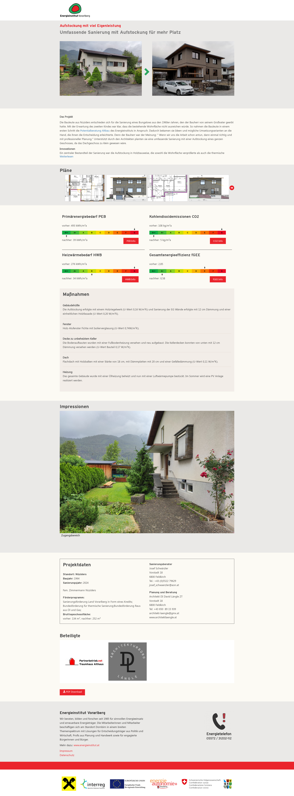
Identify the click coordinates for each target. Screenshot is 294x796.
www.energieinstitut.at (86, 745)
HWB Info (130, 279)
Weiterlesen (66, 156)
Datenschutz (67, 755)
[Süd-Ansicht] (126, 188)
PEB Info (131, 240)
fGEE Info (218, 279)
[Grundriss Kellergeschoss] (168, 188)
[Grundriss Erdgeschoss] (85, 188)
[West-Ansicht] (209, 188)
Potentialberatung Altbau (95, 130)
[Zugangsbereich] (147, 472)
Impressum (66, 750)
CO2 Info (218, 240)
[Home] (75, 9)
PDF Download (73, 691)
